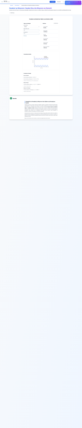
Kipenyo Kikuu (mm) (26, 28)
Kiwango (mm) (26, 32)
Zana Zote (59, 1)
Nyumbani (11, 5)
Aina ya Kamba (26, 25)
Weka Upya (25, 35)
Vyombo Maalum (17, 5)
